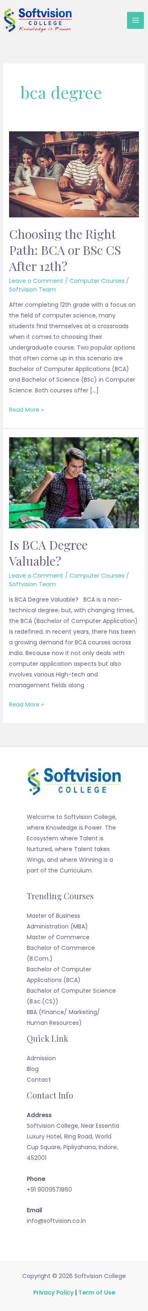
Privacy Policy (53, 1292)
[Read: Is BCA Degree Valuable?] (74, 482)
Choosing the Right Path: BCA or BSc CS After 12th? (65, 250)
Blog (33, 1069)
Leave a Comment (36, 281)
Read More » (26, 409)
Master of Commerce (58, 937)
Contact (39, 1079)
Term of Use (97, 1292)
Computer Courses (97, 281)
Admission (41, 1058)
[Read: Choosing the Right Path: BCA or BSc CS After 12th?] (74, 174)
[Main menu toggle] (135, 20)
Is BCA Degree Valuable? (48, 553)
